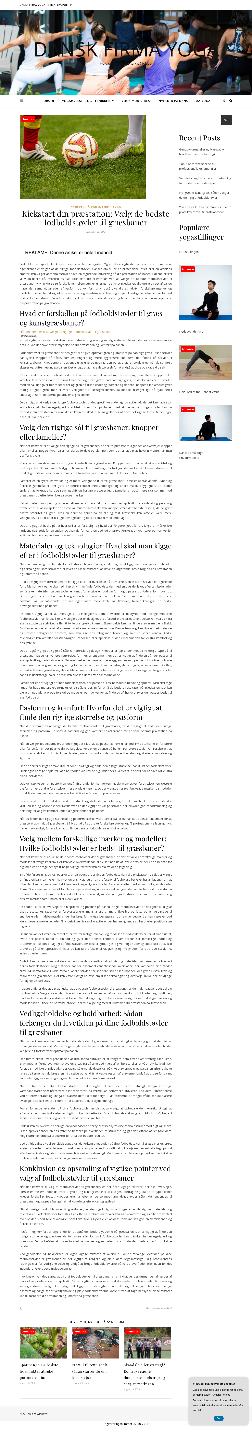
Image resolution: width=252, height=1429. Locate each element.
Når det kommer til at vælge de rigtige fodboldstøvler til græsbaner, (66, 332)
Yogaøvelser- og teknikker (86, 101)
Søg (226, 120)
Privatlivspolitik (60, 5)
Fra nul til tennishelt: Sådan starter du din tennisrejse (90, 1371)
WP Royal (42, 1414)
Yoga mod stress (137, 101)
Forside (48, 101)
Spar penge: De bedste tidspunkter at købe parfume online (39, 1371)
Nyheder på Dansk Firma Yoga (184, 101)
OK (218, 1418)
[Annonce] (43, 1357)
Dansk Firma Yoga (32, 5)
